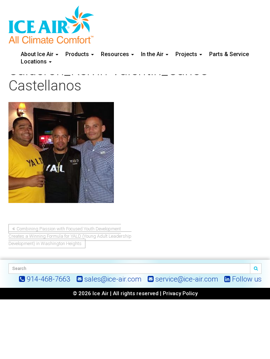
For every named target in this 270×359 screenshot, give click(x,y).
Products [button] (77, 54)
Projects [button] (187, 54)
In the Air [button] (153, 54)
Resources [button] (115, 54)
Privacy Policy (180, 293)
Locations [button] (34, 61)
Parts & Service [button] (229, 54)
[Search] (256, 268)
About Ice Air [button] (38, 54)
